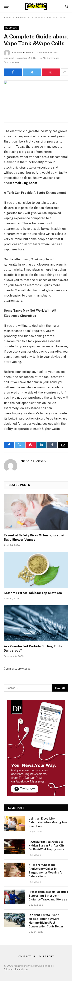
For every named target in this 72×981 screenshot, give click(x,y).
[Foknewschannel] (36, 6)
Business (11, 28)
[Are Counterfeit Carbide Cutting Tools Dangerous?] (36, 623)
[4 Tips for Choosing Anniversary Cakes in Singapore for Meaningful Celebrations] (14, 870)
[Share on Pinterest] (51, 72)
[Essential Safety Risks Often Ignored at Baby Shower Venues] (36, 512)
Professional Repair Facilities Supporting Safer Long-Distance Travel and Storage (48, 895)
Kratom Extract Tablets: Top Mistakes (33, 593)
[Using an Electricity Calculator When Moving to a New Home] (14, 823)
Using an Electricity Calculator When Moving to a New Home (48, 822)
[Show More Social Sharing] (64, 72)
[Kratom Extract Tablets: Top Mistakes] (36, 570)
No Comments (51, 58)
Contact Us (26, 956)
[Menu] (6, 6)
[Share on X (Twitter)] (32, 72)
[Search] (66, 6)
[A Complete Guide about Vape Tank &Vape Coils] (36, 101)
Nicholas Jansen (24, 52)
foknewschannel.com (16, 969)
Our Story (46, 956)
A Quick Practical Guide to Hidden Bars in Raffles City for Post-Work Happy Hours (47, 845)
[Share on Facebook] (13, 72)
